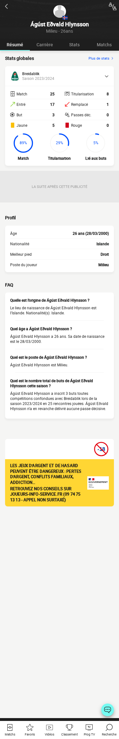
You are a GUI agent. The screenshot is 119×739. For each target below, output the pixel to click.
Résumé (15, 45)
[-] (107, 710)
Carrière (44, 45)
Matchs (104, 45)
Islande (102, 243)
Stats (74, 45)
